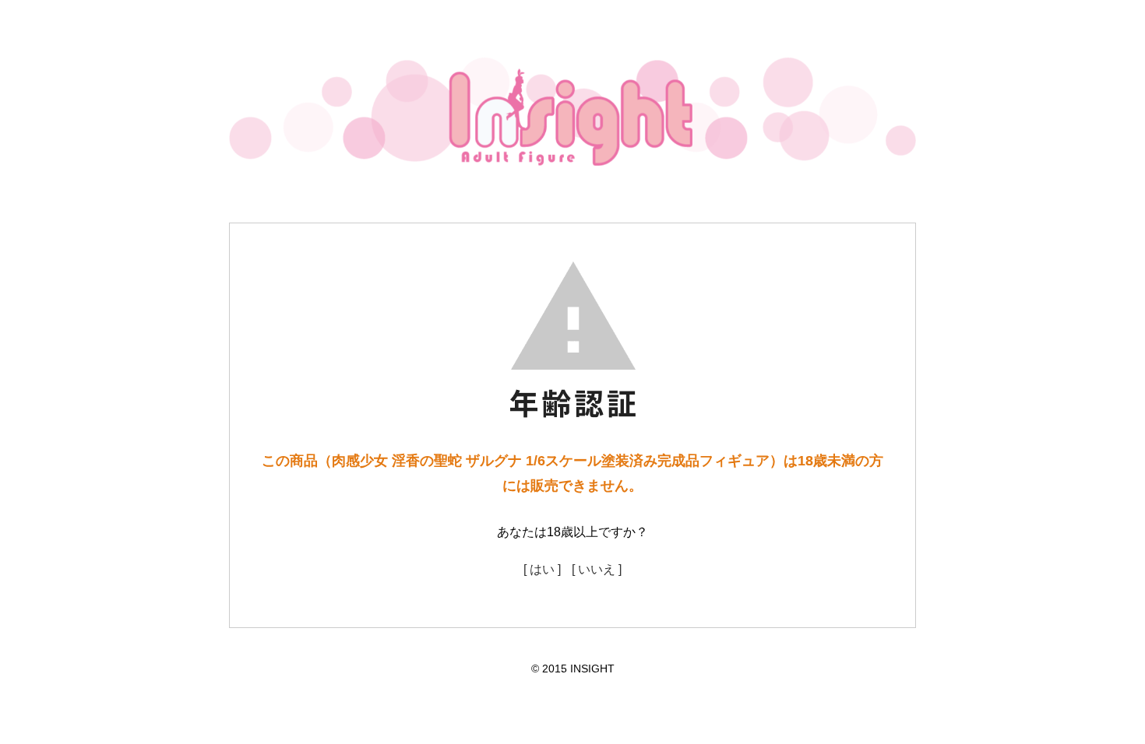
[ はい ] (542, 569)
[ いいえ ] (597, 569)
